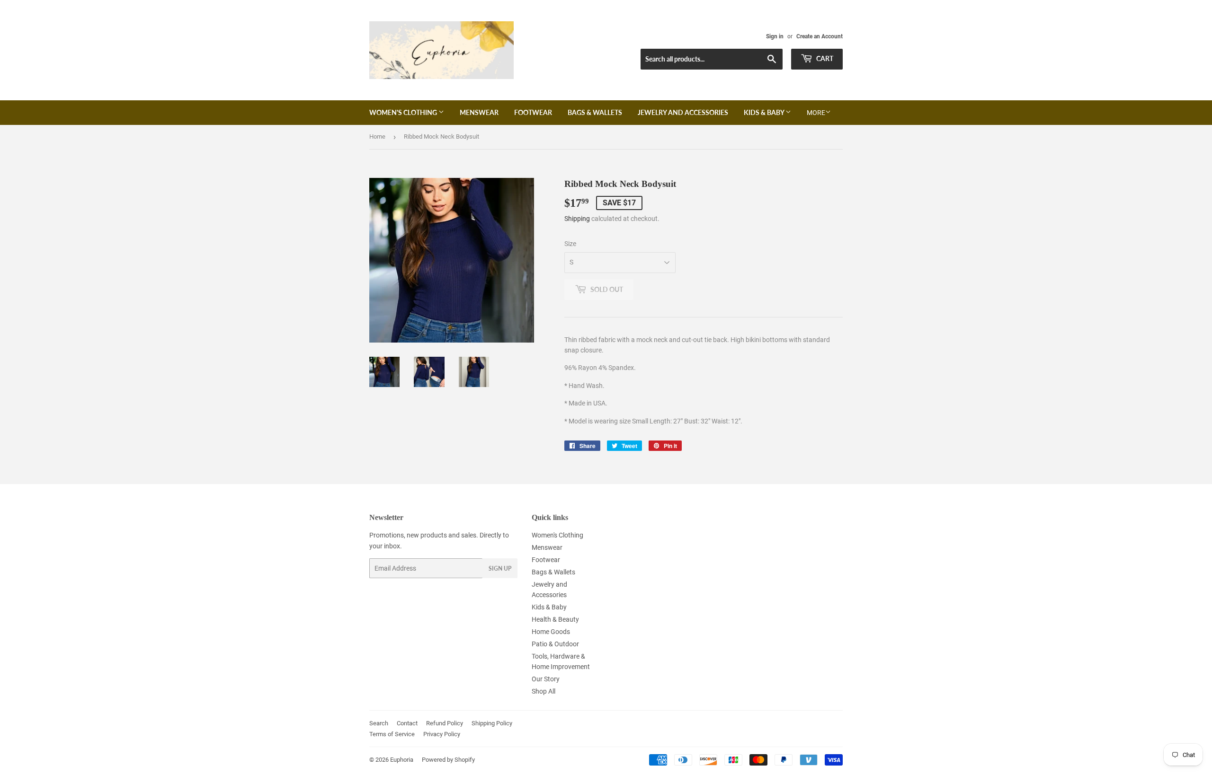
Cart (824, 58)
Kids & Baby (764, 112)
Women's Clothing (403, 112)
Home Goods (551, 631)
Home (377, 136)
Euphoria (401, 759)
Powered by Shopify (448, 759)
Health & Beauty (555, 619)
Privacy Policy (441, 734)
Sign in (775, 36)
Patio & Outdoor (555, 644)
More (816, 112)
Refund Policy (444, 723)
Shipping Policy (492, 723)
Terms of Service (392, 734)
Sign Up (500, 568)
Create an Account (819, 36)
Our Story (546, 679)
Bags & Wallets (595, 112)
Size (570, 243)
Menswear (479, 112)
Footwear (533, 112)
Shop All (543, 691)
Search (378, 723)
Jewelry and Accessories (683, 112)
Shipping (577, 218)
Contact (407, 723)
